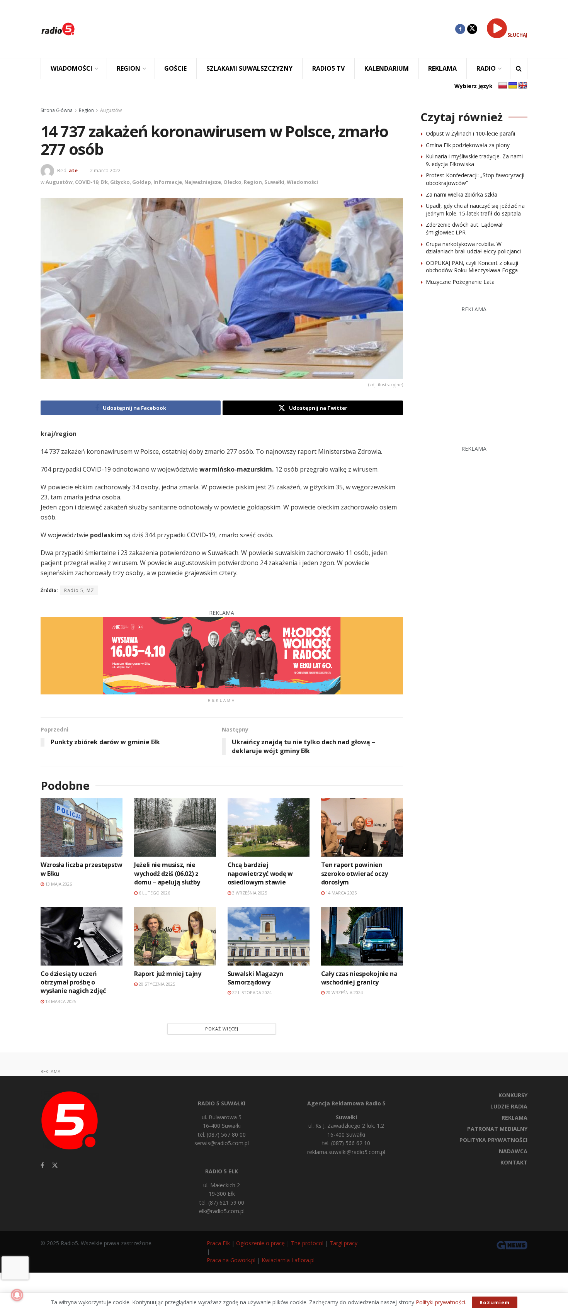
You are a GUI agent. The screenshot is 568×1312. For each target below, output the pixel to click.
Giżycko (120, 181)
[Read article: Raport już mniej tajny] (175, 936)
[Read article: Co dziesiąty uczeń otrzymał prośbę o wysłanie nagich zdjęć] (81, 936)
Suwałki (274, 181)
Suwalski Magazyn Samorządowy (255, 977)
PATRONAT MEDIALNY (497, 1128)
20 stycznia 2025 (156, 984)
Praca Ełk (218, 1243)
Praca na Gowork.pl (231, 1260)
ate (73, 170)
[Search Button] (519, 68)
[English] (522, 86)
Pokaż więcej (221, 1029)
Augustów (111, 110)
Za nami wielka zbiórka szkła (461, 194)
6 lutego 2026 (154, 893)
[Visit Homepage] (58, 29)
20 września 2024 (344, 992)
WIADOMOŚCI (71, 68)
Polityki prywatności (440, 1302)
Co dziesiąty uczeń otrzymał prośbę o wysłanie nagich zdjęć (73, 982)
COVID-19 (86, 181)
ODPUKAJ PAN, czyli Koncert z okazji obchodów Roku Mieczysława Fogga (472, 266)
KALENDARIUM (386, 68)
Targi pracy (343, 1243)
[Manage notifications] (17, 1295)
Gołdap (141, 181)
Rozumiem (495, 1302)
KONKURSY (512, 1095)
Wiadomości (302, 181)
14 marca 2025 (341, 893)
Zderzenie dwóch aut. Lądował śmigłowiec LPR (464, 228)
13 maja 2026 (58, 884)
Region (86, 110)
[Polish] (502, 86)
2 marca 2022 (105, 170)
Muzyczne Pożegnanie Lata (460, 281)
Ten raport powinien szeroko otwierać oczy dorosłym (354, 873)
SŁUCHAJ (517, 35)
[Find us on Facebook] (460, 29)
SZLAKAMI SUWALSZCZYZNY (249, 68)
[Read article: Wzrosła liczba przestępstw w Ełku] (81, 827)
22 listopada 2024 (251, 992)
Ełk (104, 181)
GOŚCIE (175, 68)
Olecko (232, 181)
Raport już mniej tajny (167, 973)
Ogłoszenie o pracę (260, 1243)
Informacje (167, 181)
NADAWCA (513, 1151)
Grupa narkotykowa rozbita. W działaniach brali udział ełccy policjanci (473, 247)
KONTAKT (513, 1162)
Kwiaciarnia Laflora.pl (288, 1260)
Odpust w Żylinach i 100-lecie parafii (470, 133)
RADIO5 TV (328, 68)
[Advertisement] (270, 29)
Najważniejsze (202, 181)
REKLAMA (442, 68)
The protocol (307, 1243)
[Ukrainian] (512, 86)
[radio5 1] (222, 655)
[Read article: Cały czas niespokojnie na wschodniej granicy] (362, 936)
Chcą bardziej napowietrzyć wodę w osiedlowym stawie (260, 873)
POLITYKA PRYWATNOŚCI (493, 1140)
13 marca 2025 (60, 1001)
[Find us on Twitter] (472, 29)
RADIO (486, 68)
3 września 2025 (249, 893)
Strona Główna (57, 110)
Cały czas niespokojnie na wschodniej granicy (359, 977)
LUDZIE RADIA (508, 1106)
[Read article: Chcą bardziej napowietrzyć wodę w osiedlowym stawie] (269, 827)
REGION (128, 68)
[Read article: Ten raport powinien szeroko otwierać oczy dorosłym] (362, 827)
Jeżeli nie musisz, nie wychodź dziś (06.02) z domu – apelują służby (167, 873)
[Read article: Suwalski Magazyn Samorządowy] (269, 936)
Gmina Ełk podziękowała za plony (468, 145)
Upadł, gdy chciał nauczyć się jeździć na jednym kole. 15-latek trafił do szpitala (475, 209)
